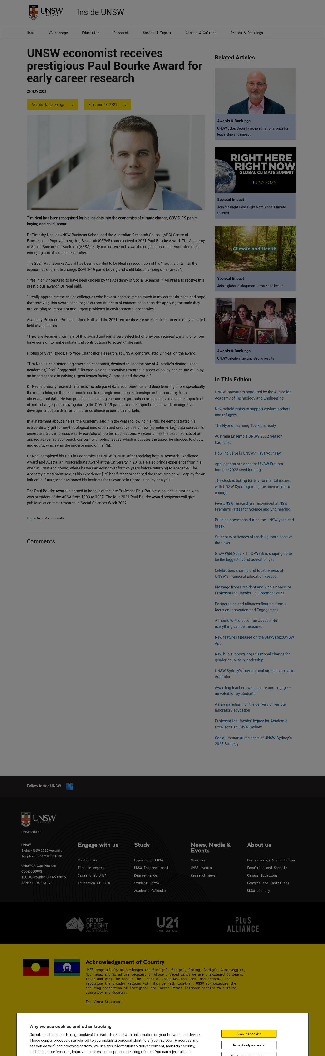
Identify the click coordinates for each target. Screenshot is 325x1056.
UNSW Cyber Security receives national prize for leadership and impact (252, 131)
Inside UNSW (100, 11)
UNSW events (201, 867)
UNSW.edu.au (31, 832)
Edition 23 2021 (103, 104)
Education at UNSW (94, 883)
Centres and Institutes (268, 883)
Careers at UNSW (92, 875)
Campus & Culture (201, 32)
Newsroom (198, 860)
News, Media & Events (211, 848)
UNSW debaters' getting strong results (245, 358)
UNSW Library (258, 890)
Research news (203, 875)
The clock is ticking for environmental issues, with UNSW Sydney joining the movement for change (252, 486)
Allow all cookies (248, 1034)
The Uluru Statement (104, 1001)
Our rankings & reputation (271, 860)
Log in (31, 518)
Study (142, 845)
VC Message (58, 32)
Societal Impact (157, 32)
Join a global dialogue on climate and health (250, 286)
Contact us (87, 860)
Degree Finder (146, 875)
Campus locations (262, 875)
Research (121, 32)
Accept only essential (249, 1045)
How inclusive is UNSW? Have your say (248, 453)
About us (259, 845)
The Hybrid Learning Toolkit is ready (245, 425)
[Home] (48, 12)
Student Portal (147, 883)
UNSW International (151, 867)
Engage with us (98, 845)
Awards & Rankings (247, 32)
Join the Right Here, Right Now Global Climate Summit (251, 210)
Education (90, 32)
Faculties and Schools (267, 867)
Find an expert (91, 867)
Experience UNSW (148, 860)
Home (30, 32)
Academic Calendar (150, 890)
